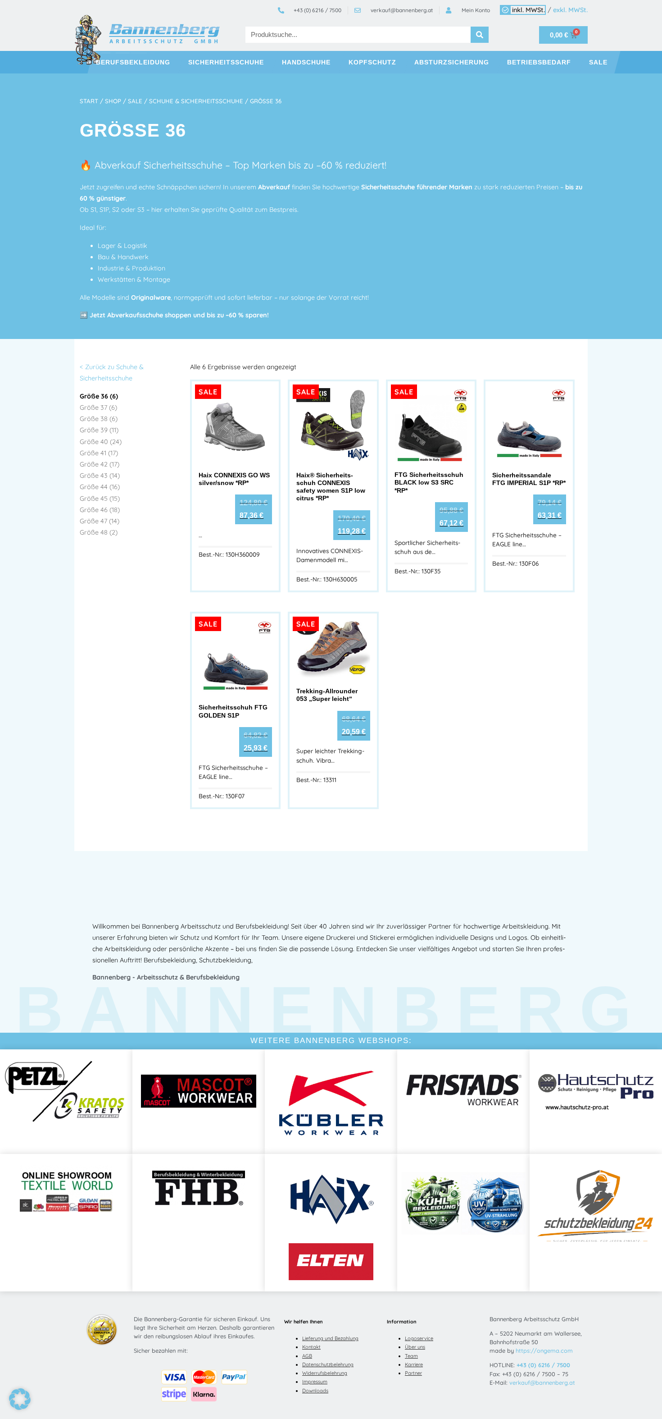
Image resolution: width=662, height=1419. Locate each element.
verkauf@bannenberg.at (542, 1382)
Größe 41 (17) (99, 453)
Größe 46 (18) (100, 510)
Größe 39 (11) (99, 430)
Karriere (414, 1364)
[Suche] (480, 35)
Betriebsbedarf (539, 62)
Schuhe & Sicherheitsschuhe (196, 101)
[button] (20, 1399)
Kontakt (311, 1347)
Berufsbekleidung (133, 62)
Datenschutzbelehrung (328, 1364)
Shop (113, 101)
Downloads (315, 1390)
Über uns (415, 1347)
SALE (598, 62)
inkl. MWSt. (528, 10)
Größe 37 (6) (98, 407)
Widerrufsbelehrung (324, 1373)
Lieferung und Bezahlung (330, 1338)
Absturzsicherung (451, 62)
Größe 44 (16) (100, 487)
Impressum (314, 1381)
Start (89, 101)
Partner (413, 1373)
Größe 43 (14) (100, 475)
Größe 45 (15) (100, 498)
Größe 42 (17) (99, 464)
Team (411, 1356)
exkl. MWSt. (570, 10)
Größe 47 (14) (99, 521)
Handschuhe (306, 62)
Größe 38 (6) (99, 419)
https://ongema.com (544, 1350)
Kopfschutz (372, 62)
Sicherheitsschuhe (226, 62)
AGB (307, 1356)
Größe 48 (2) (99, 532)
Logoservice (419, 1338)
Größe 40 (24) (101, 442)
